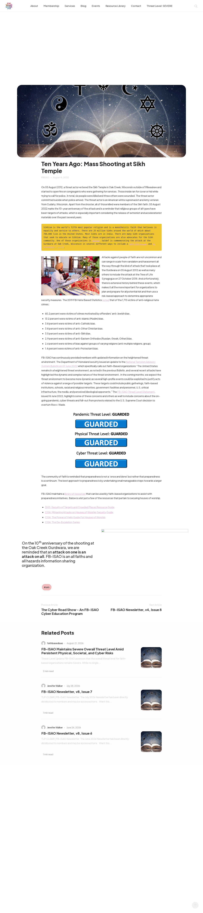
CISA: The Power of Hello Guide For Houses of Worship (75, 517)
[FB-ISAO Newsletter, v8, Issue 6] (147, 741)
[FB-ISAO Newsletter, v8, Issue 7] (147, 700)
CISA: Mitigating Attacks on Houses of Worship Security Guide (79, 512)
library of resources (75, 493)
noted (105, 300)
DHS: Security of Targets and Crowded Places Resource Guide (79, 507)
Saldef (95, 240)
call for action (138, 244)
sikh (47, 587)
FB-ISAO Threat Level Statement (136, 391)
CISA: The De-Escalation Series (62, 522)
